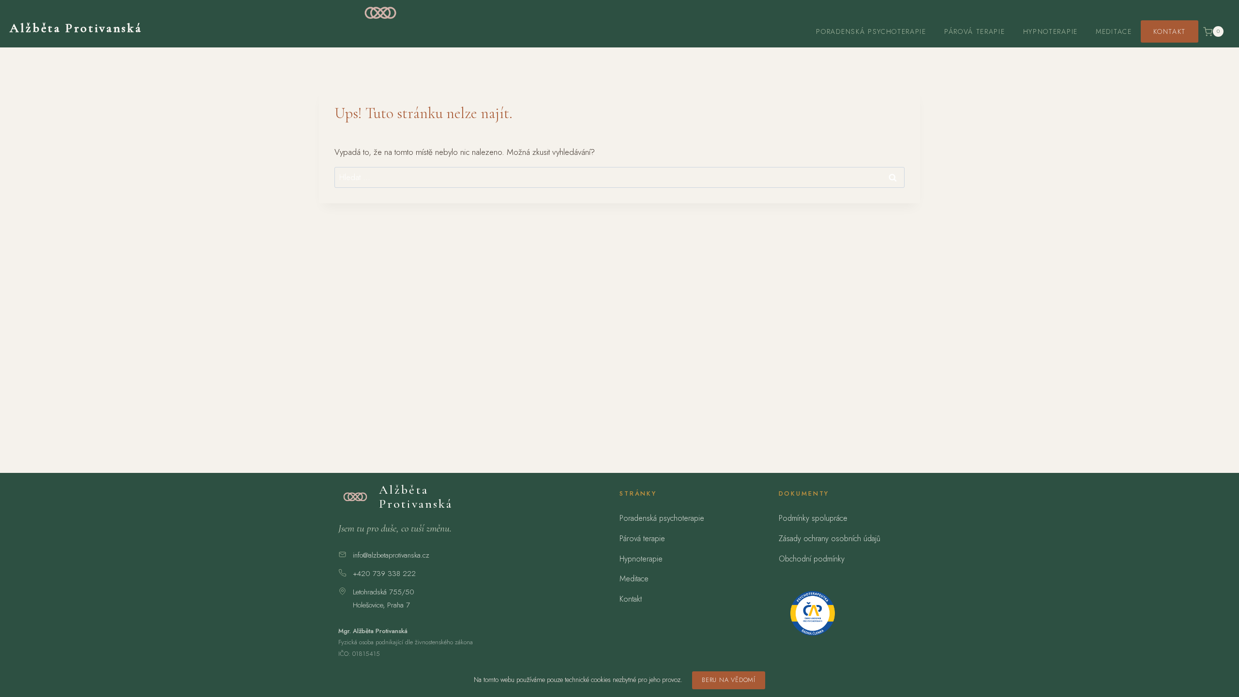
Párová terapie (974, 31)
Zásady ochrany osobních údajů (829, 538)
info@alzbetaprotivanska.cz (391, 555)
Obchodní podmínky (812, 558)
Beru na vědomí (728, 679)
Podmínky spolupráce (813, 518)
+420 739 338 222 (384, 573)
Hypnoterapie (1050, 31)
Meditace (1114, 31)
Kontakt (1169, 31)
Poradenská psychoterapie (871, 31)
